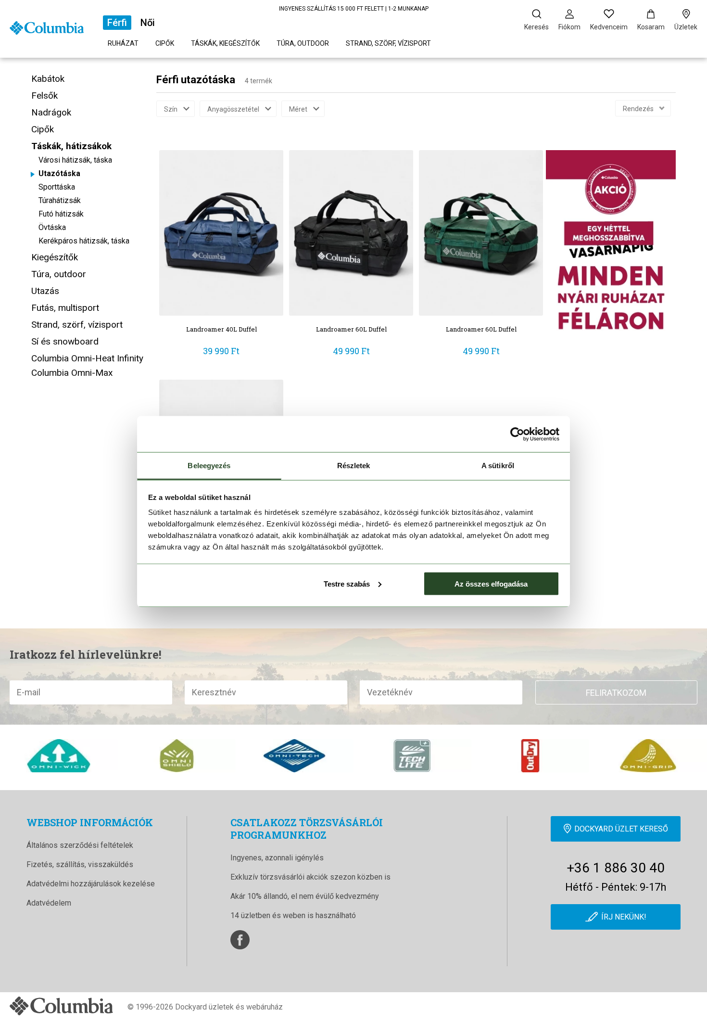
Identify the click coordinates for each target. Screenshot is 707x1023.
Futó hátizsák (61, 213)
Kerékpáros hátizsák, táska (83, 240)
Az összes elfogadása (491, 583)
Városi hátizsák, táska (75, 160)
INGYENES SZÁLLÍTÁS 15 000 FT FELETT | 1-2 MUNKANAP (354, 8)
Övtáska (52, 227)
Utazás (45, 290)
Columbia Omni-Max (72, 372)
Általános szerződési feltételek (79, 845)
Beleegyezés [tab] (209, 465)
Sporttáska (56, 187)
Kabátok (47, 78)
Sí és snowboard (65, 341)
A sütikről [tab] (497, 465)
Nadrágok (51, 112)
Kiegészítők (54, 257)
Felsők (44, 95)
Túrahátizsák (59, 200)
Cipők (164, 43)
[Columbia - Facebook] (240, 939)
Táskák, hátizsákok (71, 146)
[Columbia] (47, 27)
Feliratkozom (616, 693)
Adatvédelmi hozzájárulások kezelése (90, 883)
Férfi (117, 22)
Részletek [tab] (353, 465)
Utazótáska (59, 173)
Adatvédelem (48, 903)
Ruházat (123, 43)
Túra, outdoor (303, 43)
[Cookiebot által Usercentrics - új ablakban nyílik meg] (517, 434)
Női (147, 22)
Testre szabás (347, 583)
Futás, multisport (65, 307)
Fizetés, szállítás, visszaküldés (79, 864)
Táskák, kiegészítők (225, 43)
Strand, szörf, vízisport (388, 43)
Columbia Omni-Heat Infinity (87, 358)
